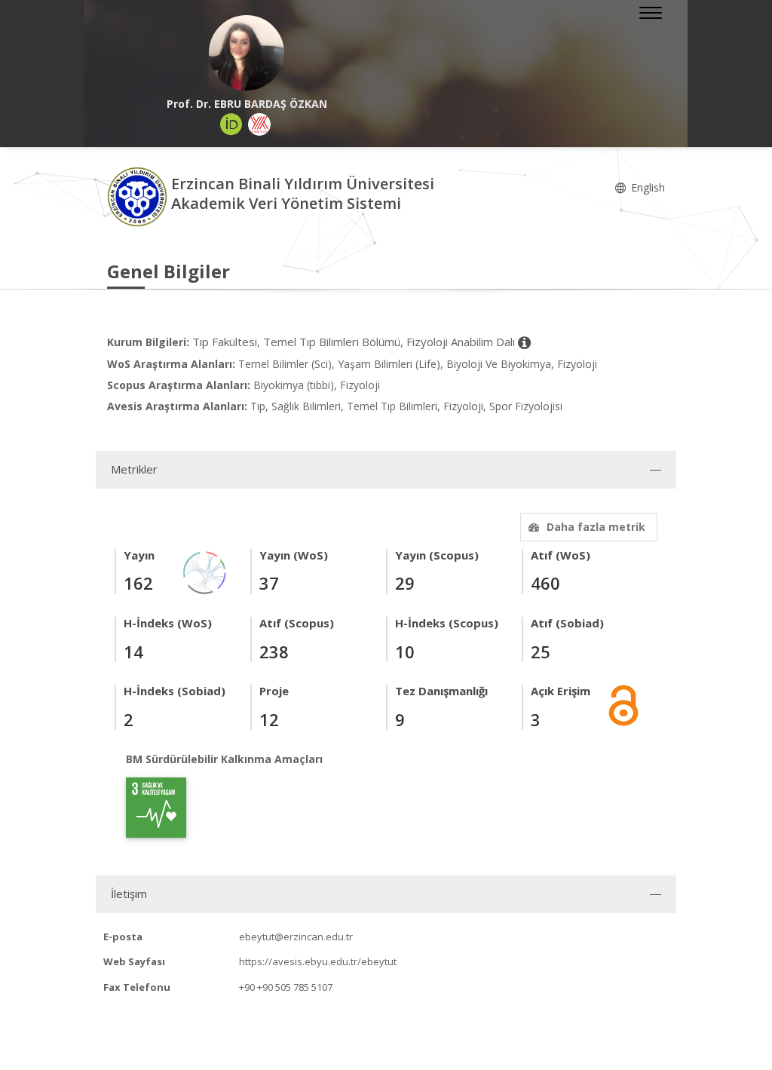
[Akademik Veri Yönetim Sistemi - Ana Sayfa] (139, 196)
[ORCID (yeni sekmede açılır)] (231, 124)
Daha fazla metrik (596, 527)
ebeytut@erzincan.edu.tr (296, 936)
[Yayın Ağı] (205, 571)
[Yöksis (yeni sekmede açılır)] (259, 124)
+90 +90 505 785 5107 (285, 987)
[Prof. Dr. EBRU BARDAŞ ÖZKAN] (246, 52)
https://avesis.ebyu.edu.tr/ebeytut (318, 961)
